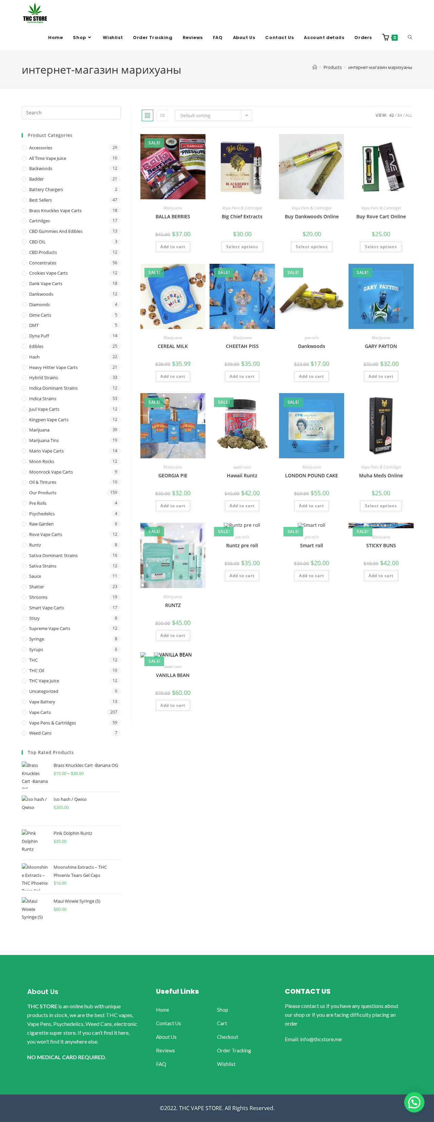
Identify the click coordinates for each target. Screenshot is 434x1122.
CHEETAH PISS (242, 346)
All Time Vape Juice (47, 158)
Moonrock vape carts (51, 472)
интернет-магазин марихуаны (380, 67)
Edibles (36, 346)
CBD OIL (37, 242)
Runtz (35, 545)
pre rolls (312, 338)
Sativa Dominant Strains (53, 555)
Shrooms (38, 597)
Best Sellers (40, 200)
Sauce (35, 576)
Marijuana (172, 208)
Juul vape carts (44, 409)
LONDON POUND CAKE (311, 475)
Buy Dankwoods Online (312, 216)
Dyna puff (39, 336)
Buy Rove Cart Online (381, 216)
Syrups (36, 649)
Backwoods (40, 168)
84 (399, 115)
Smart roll (311, 545)
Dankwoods (311, 346)
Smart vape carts (46, 608)
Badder (36, 179)
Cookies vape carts (48, 273)
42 (391, 115)
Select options (242, 247)
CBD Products (43, 252)
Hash (34, 357)
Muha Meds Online (381, 475)
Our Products (42, 493)
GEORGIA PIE (173, 475)
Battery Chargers (46, 189)
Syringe (36, 639)
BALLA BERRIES (173, 216)
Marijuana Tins (44, 440)
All (409, 115)
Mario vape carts (46, 451)
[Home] (315, 67)
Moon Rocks (41, 461)
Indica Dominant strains (53, 388)
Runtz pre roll (242, 545)
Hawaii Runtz (242, 475)
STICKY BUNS (381, 545)
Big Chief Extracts (242, 216)
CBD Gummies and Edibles (55, 231)
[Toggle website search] (410, 37)
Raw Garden (41, 524)
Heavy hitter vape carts (53, 367)
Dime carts (40, 315)
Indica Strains (42, 399)
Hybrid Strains (43, 377)
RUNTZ (173, 605)
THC (33, 660)
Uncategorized (43, 691)
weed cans (242, 467)
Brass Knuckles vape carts (55, 210)
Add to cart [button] (172, 247)
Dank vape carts (45, 283)
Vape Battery (42, 702)
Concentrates (42, 263)
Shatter (36, 587)
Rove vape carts (45, 534)
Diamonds (39, 304)
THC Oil (36, 670)
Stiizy (34, 618)
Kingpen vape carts (48, 420)
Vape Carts (40, 712)
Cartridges (39, 221)
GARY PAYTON (381, 346)
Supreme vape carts (49, 628)
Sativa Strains (42, 566)
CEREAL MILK (173, 346)
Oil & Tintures (42, 482)
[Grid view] (147, 115)
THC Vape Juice (44, 681)
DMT (34, 325)
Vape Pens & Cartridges (242, 208)
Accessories (40, 148)
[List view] (162, 115)
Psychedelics (42, 514)
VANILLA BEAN (173, 675)
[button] (414, 1102)
